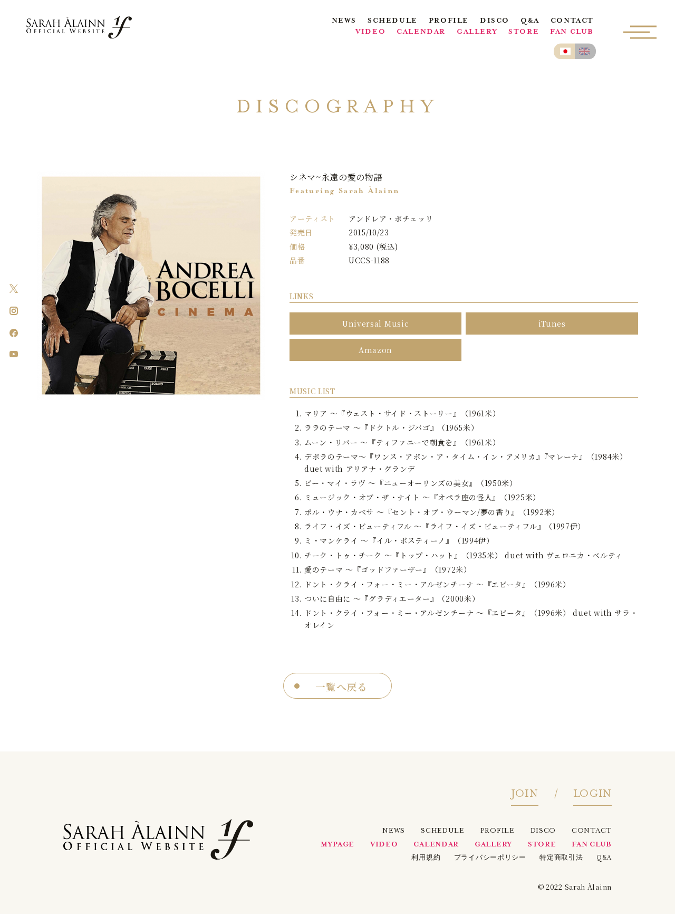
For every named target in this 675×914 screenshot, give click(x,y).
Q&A (529, 21)
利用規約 (425, 858)
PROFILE (449, 21)
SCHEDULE (393, 21)
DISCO (494, 21)
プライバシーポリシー (490, 858)
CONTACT (572, 21)
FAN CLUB (572, 32)
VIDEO (370, 32)
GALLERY (477, 32)
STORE (523, 32)
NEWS (344, 21)
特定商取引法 (561, 858)
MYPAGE (337, 845)
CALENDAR (421, 32)
